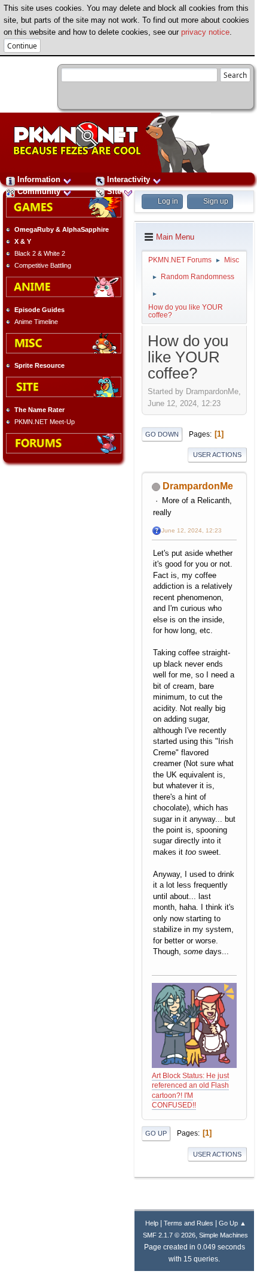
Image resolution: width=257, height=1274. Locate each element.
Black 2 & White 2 (39, 253)
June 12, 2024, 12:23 (191, 530)
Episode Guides (39, 309)
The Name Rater (39, 409)
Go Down (162, 434)
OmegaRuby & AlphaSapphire (61, 229)
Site (114, 191)
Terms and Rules (188, 1223)
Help (151, 1223)
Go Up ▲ (232, 1223)
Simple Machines (223, 1235)
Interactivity (128, 179)
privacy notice (205, 32)
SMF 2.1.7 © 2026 (169, 1235)
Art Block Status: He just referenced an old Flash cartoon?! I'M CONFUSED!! (190, 1091)
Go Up (156, 1133)
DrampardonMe (198, 486)
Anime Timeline (36, 321)
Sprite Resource (39, 365)
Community (39, 191)
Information (39, 179)
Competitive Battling (42, 265)
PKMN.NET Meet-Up (44, 421)
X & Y (22, 241)
